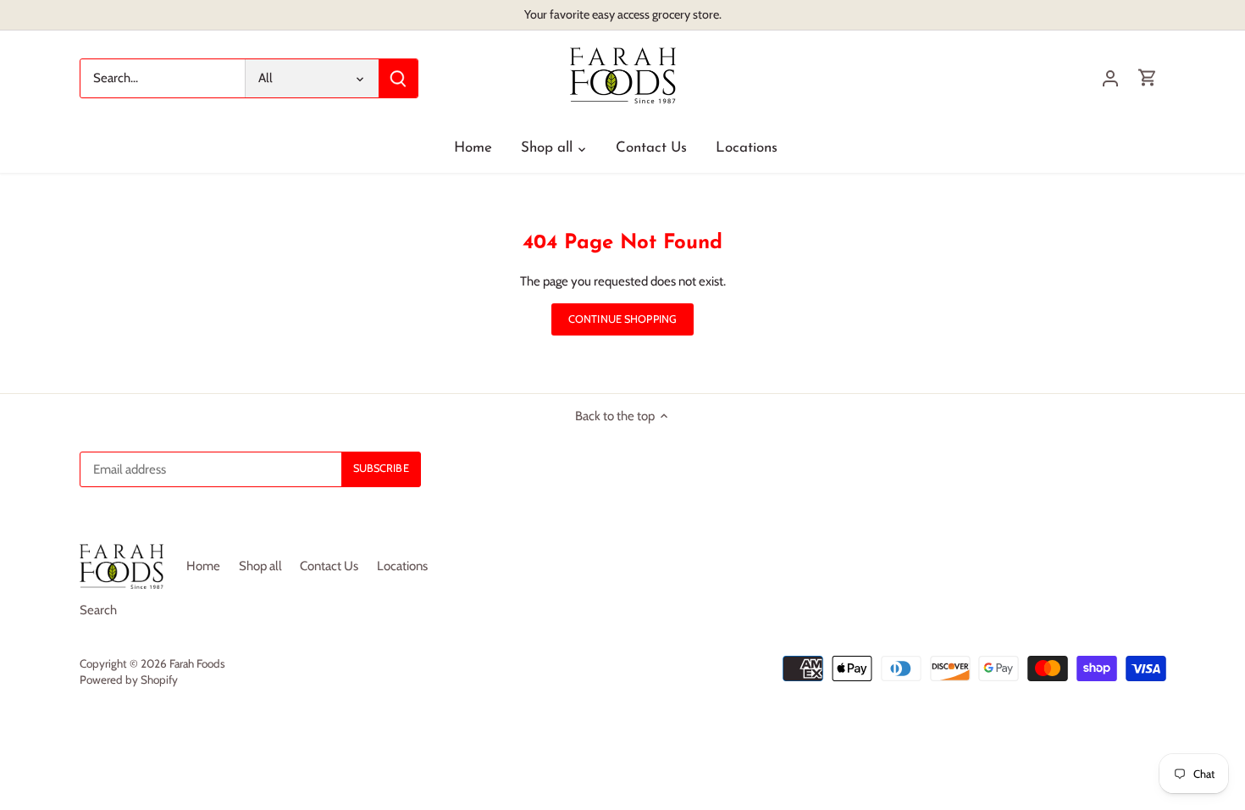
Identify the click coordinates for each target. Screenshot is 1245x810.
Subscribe (1175, 698)
